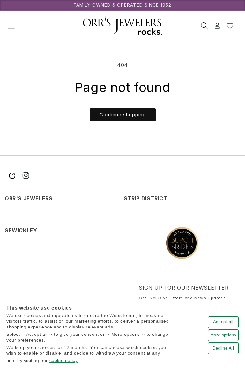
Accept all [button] (223, 322)
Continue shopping (123, 115)
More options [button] (223, 335)
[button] (11, 26)
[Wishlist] (230, 26)
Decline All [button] (223, 348)
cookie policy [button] (63, 360)
